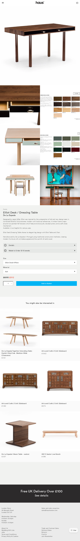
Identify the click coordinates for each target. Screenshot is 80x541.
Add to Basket (46, 283)
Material (6, 267)
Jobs (3, 532)
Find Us (44, 534)
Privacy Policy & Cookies (10, 536)
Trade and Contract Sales (50, 528)
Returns (44, 532)
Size (4, 258)
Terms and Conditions (9, 534)
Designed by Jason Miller (11, 219)
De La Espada (9, 215)
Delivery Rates (47, 530)
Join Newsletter (47, 536)
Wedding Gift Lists (8, 530)
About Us (5, 528)
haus (36, 5)
